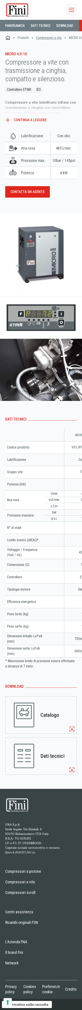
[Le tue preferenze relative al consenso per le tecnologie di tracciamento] (7, 1002)
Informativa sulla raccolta (26, 1004)
